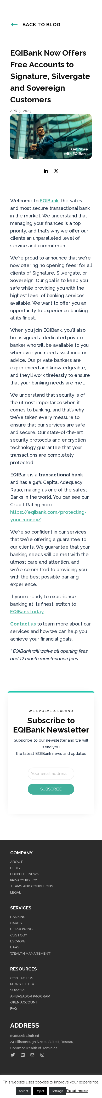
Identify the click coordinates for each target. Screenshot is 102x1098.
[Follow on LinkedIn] (46, 171)
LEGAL (15, 892)
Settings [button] (57, 1091)
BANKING (18, 917)
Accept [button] (23, 1091)
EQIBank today (27, 611)
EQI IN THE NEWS (24, 874)
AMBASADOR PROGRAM (30, 996)
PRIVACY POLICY (23, 880)
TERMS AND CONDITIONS (31, 886)
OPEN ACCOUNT (24, 1002)
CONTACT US (21, 978)
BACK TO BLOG (41, 24)
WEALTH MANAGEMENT (30, 953)
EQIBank (49, 200)
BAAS (14, 947)
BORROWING (21, 929)
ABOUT (16, 862)
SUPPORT (18, 990)
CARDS (16, 923)
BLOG (15, 868)
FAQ (13, 1008)
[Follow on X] (56, 171)
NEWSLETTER (22, 984)
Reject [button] (40, 1091)
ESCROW (18, 941)
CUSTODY (18, 935)
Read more (77, 1090)
